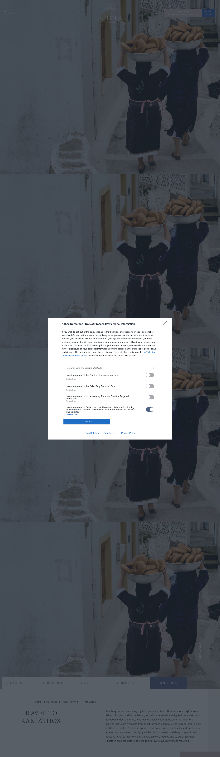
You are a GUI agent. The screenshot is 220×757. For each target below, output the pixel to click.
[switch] (150, 375)
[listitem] (110, 368)
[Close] (166, 324)
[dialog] (110, 378)
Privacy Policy (128, 433)
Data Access (110, 433)
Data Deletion (92, 433)
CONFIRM (87, 421)
